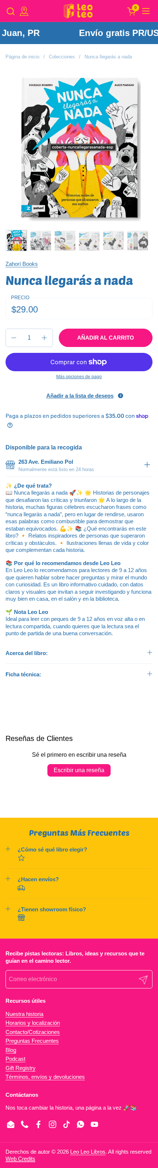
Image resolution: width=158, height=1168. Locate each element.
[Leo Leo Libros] (78, 11)
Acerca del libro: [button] (27, 653)
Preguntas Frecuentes (32, 1041)
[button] (10, 11)
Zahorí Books (22, 264)
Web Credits (20, 1159)
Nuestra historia (24, 1014)
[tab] (146, 465)
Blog (11, 1050)
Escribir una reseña (79, 770)
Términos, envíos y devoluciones (45, 1077)
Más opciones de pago (79, 376)
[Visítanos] (24, 11)
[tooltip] (120, 395)
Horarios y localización (33, 1023)
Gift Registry (21, 1068)
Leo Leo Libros (87, 1152)
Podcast (15, 1059)
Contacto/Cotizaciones (33, 1032)
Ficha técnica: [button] (23, 674)
